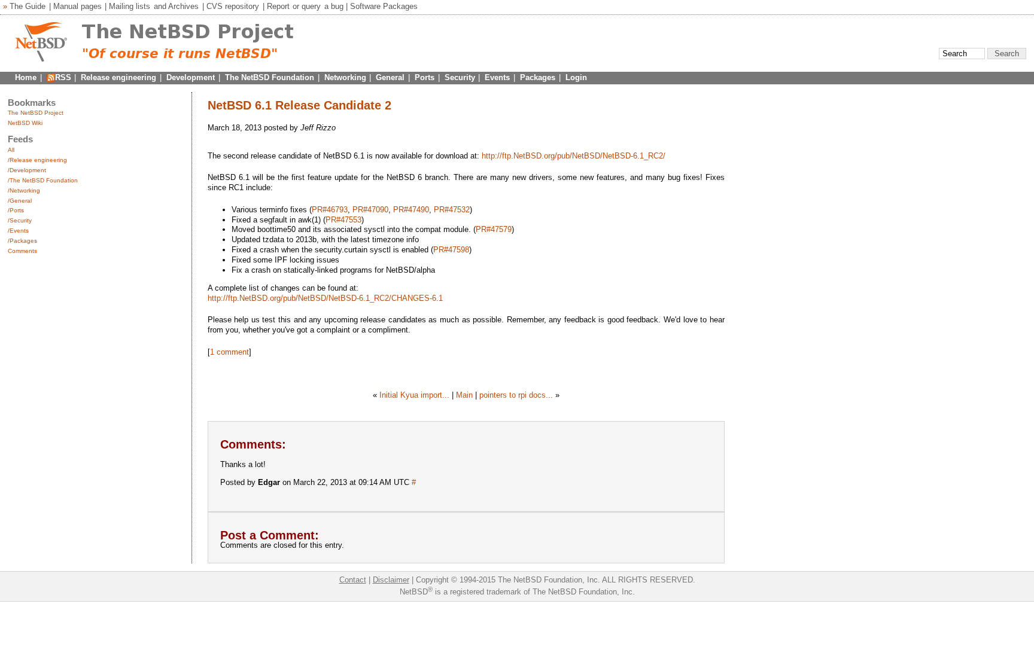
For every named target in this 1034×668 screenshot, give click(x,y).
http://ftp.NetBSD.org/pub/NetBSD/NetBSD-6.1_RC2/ (573, 155)
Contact (352, 579)
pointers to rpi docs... (516, 395)
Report (278, 6)
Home (26, 77)
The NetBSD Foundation (269, 77)
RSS (63, 77)
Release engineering (118, 77)
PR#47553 (343, 219)
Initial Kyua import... (414, 395)
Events (497, 77)
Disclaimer (391, 579)
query (311, 6)
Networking (345, 77)
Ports (424, 77)
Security (460, 77)
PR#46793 (330, 209)
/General (20, 200)
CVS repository (232, 6)
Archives (183, 6)
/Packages (22, 240)
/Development (27, 170)
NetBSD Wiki (25, 123)
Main (464, 395)
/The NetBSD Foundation (43, 180)
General (390, 77)
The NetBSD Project (35, 112)
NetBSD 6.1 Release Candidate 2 (299, 105)
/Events (18, 230)
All (11, 150)
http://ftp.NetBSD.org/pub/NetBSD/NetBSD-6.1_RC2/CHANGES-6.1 (325, 298)
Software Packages (384, 6)
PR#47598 (451, 249)
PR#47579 (494, 229)
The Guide (27, 6)
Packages (537, 77)
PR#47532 (452, 209)
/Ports (16, 210)
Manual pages (77, 6)
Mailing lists (129, 6)
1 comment (229, 351)
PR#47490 (411, 209)
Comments (22, 251)
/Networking (24, 190)
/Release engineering (37, 160)
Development (190, 77)
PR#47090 (370, 209)
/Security (20, 220)
